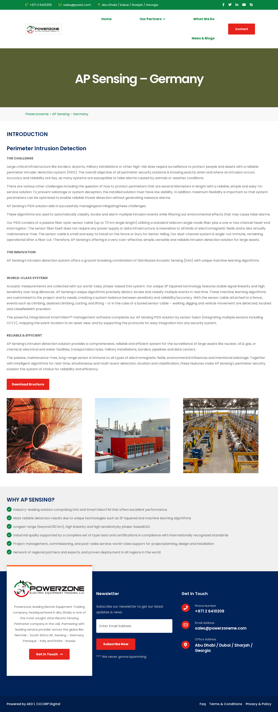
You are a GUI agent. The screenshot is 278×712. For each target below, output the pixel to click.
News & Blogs (203, 38)
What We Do (204, 19)
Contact (241, 29)
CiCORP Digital (48, 704)
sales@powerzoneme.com (220, 628)
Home (106, 19)
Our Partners (151, 19)
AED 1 (31, 704)
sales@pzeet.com (77, 5)
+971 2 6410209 (41, 5)
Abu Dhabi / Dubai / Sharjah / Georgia (130, 5)
